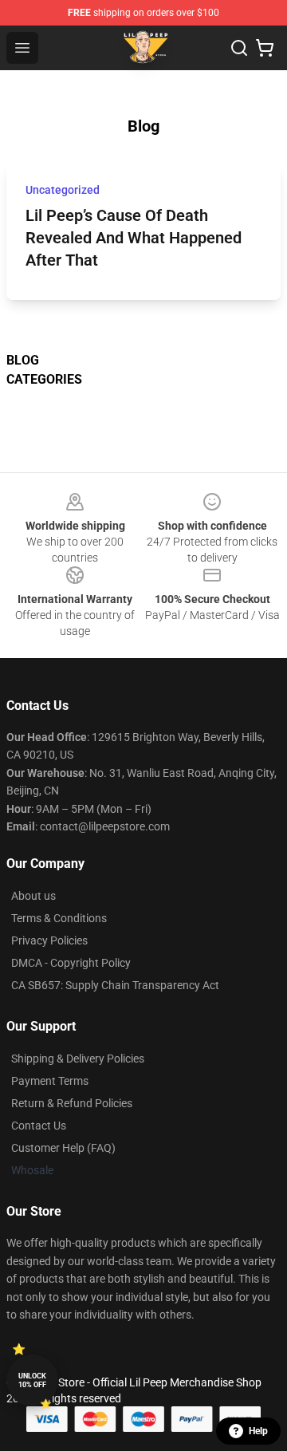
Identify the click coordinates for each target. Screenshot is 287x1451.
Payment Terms (49, 1080)
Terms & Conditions (59, 918)
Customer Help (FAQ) (63, 1147)
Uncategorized (63, 189)
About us (33, 895)
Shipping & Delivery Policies (77, 1058)
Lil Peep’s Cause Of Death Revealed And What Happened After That (134, 238)
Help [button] (258, 1431)
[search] (239, 47)
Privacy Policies (49, 940)
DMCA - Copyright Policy (71, 962)
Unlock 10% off (32, 1380)
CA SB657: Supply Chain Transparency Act (115, 985)
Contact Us (38, 1125)
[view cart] (264, 47)
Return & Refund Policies (71, 1103)
